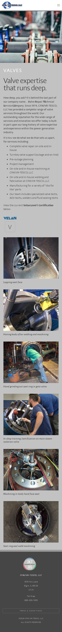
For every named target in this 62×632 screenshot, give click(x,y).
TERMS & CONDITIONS (31, 611)
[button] (58, 5)
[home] (14, 4)
